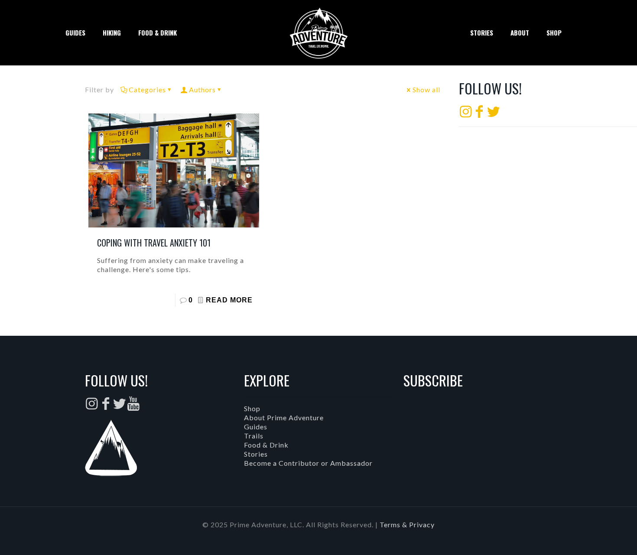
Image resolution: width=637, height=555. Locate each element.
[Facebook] (480, 114)
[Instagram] (466, 114)
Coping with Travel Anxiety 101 (154, 242)
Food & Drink (266, 445)
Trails (253, 436)
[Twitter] (493, 114)
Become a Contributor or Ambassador (308, 463)
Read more (229, 300)
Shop (252, 408)
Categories (147, 89)
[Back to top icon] (595, 537)
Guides (255, 426)
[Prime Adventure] (318, 32)
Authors (202, 89)
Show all (426, 89)
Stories (256, 454)
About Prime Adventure (284, 417)
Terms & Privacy (407, 524)
